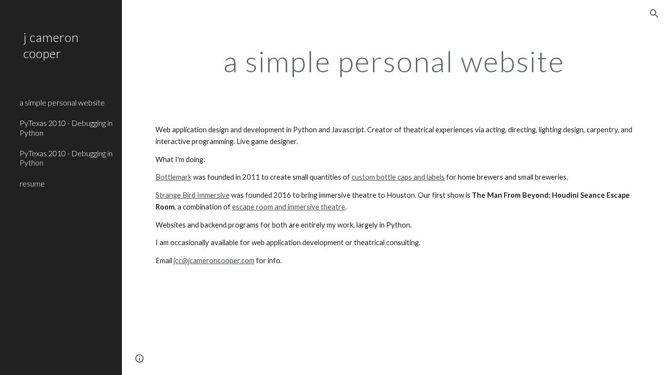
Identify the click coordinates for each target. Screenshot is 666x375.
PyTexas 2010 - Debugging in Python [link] (66, 127)
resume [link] (32, 183)
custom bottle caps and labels (398, 177)
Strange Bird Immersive (193, 195)
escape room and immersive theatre (288, 207)
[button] (654, 13)
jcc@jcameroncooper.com (214, 260)
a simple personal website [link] (62, 102)
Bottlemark (174, 177)
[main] (394, 61)
